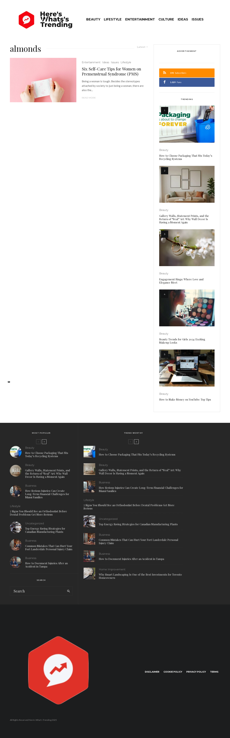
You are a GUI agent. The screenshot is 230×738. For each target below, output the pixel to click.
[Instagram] (7, 366)
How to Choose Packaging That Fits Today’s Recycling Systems (185, 157)
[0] (7, 383)
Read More (89, 97)
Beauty (93, 19)
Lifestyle (113, 19)
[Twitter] (7, 360)
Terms (214, 671)
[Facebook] (7, 354)
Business (30, 485)
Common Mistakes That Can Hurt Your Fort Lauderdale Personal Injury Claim (48, 547)
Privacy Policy (196, 671)
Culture (166, 19)
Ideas (183, 19)
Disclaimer (152, 671)
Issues (198, 19)
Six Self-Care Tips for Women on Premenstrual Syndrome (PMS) (111, 71)
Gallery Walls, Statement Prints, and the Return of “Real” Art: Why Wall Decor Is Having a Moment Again (184, 219)
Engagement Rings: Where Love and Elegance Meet (181, 281)
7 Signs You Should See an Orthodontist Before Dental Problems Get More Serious (38, 513)
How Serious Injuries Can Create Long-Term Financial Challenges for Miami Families (47, 494)
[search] (68, 591)
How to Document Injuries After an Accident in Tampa (46, 565)
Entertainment (140, 19)
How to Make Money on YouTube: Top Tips (185, 399)
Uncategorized (34, 523)
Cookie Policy (173, 671)
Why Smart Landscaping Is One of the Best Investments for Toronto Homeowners (140, 576)
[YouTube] (7, 372)
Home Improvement (112, 569)
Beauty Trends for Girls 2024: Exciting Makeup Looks (182, 341)
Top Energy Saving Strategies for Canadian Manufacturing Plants (45, 530)
